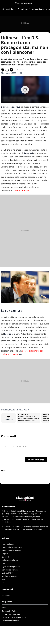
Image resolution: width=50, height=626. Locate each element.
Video (4, 583)
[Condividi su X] (11, 69)
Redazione (6, 595)
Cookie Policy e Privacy (11, 614)
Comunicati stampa (10, 570)
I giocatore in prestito (11, 566)
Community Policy (9, 611)
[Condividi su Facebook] (7, 69)
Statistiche (6, 557)
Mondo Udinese (9, 9)
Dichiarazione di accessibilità (14, 617)
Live (3, 563)
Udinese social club (10, 560)
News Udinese (38, 9)
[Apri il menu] (3, 2)
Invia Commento (36, 459)
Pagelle (5, 553)
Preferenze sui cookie (10, 620)
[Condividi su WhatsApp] (2, 69)
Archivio (5, 608)
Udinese (24, 9)
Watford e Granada (9, 576)
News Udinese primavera (12, 547)
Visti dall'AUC (7, 573)
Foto (3, 579)
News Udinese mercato (11, 550)
